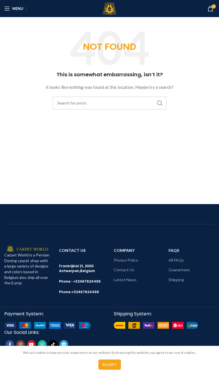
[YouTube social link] (31, 344)
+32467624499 (85, 291)
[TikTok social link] (53, 344)
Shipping (176, 279)
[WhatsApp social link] (42, 344)
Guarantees (179, 269)
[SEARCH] (160, 103)
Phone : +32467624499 (80, 281)
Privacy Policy (126, 260)
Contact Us (124, 269)
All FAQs (176, 260)
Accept (109, 364)
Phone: (65, 291)
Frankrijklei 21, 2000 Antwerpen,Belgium (77, 268)
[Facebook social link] (9, 344)
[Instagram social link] (20, 344)
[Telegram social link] (64, 344)
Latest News (125, 279)
